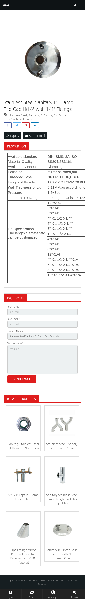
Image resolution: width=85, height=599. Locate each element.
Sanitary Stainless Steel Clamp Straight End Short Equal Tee (62, 498)
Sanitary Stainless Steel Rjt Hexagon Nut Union (23, 445)
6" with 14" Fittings (20, 119)
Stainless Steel (18, 115)
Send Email (36, 135)
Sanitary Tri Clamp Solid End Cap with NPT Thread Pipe (62, 553)
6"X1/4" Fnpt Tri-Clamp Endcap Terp (23, 496)
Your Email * (13, 319)
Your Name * (14, 306)
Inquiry (14, 135)
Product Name (15, 331)
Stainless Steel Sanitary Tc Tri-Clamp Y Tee (61, 445)
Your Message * (15, 343)
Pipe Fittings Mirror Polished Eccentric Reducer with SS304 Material (23, 556)
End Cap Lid (60, 115)
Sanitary (34, 115)
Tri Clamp (46, 115)
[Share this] (8, 125)
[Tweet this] (17, 125)
